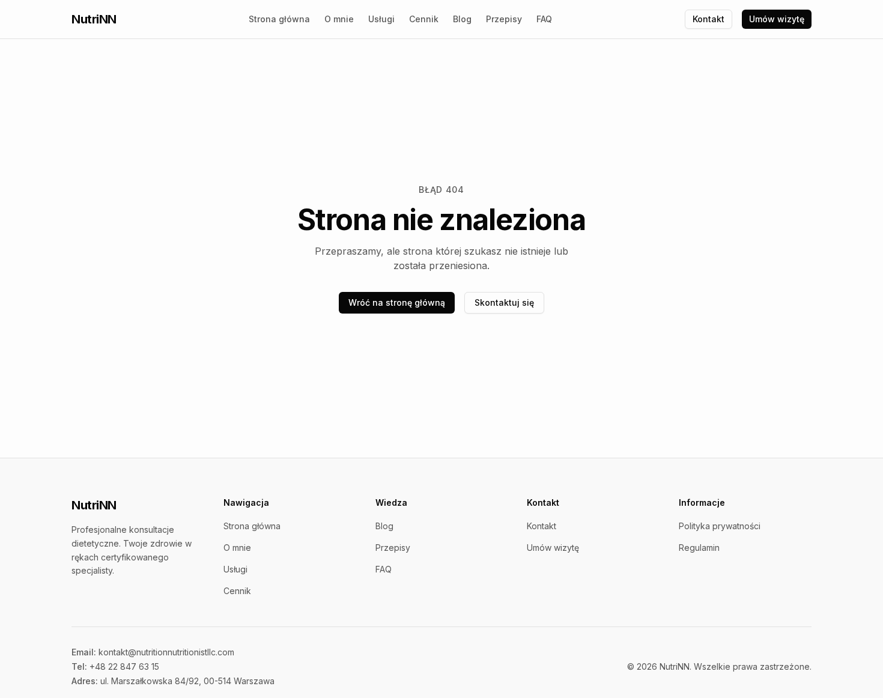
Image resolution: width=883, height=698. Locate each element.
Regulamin (699, 547)
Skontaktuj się (504, 302)
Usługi (381, 19)
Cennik (423, 19)
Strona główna (279, 19)
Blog (462, 19)
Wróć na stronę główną (396, 302)
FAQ (544, 19)
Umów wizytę (776, 19)
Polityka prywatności (719, 526)
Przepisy (504, 19)
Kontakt (708, 19)
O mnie (339, 19)
